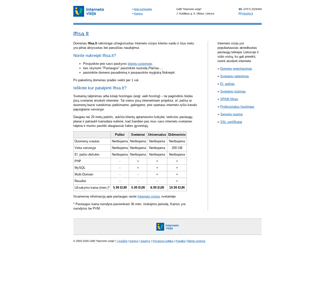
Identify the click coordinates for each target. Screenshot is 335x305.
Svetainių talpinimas (234, 76)
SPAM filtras (229, 99)
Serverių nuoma (231, 114)
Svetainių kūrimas (233, 91)
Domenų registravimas (236, 68)
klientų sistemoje (140, 64)
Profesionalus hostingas (237, 106)
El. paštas (227, 84)
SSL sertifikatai (231, 122)
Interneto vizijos (149, 196)
